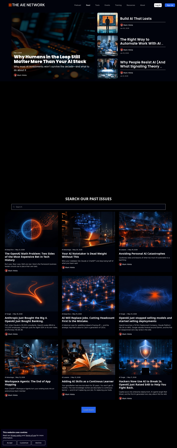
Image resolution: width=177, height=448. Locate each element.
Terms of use (31, 435)
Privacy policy (16, 435)
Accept (9, 443)
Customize (24, 443)
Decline (38, 443)
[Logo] (27, 5)
